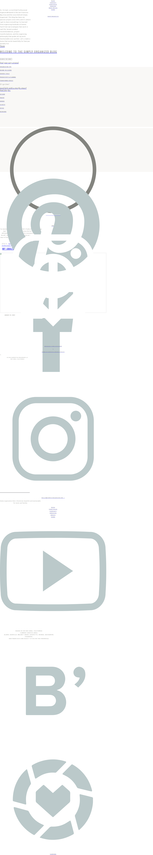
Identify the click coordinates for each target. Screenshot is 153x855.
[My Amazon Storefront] (53, 169)
